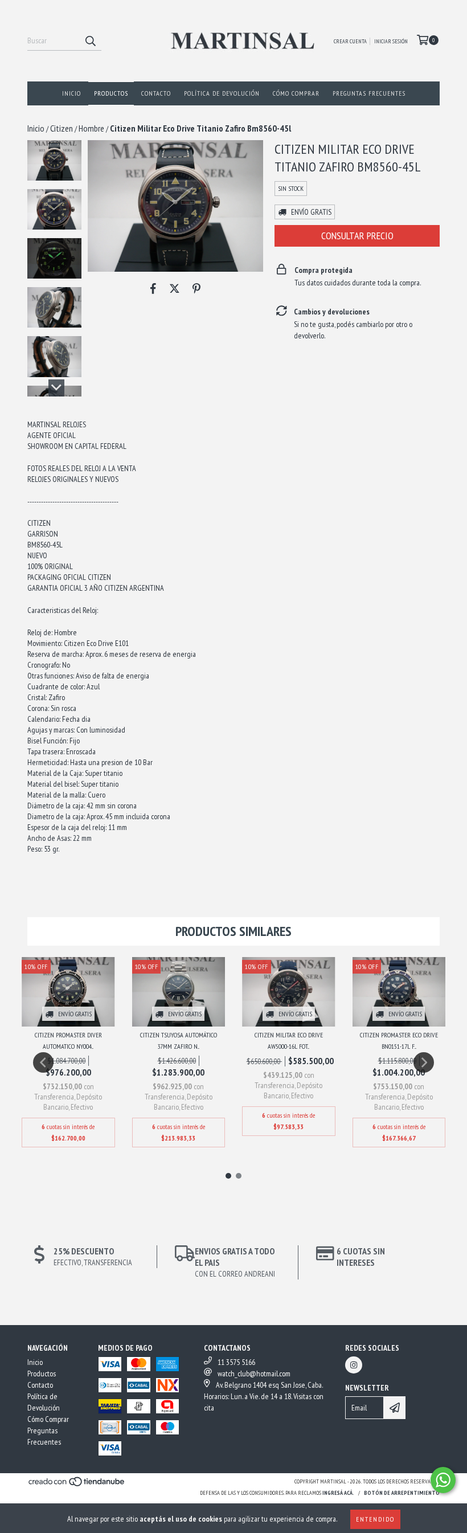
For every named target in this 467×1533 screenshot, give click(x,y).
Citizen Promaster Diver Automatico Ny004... (68, 1040)
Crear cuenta (350, 41)
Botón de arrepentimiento (402, 1493)
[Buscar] (90, 40)
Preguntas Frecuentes (369, 93)
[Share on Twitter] (174, 289)
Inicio (71, 93)
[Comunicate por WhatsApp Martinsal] (443, 1480)
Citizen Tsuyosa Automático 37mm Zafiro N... (178, 1040)
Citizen (61, 128)
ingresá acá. (338, 1493)
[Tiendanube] (77, 1485)
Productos (111, 93)
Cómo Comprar (296, 93)
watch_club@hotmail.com (254, 1373)
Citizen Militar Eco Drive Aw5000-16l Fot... (289, 1040)
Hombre (91, 128)
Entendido (375, 1519)
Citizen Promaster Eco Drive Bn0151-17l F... (399, 1040)
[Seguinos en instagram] (353, 1364)
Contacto (156, 93)
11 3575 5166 (236, 1362)
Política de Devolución (222, 93)
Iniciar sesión (391, 41)
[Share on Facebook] (153, 289)
